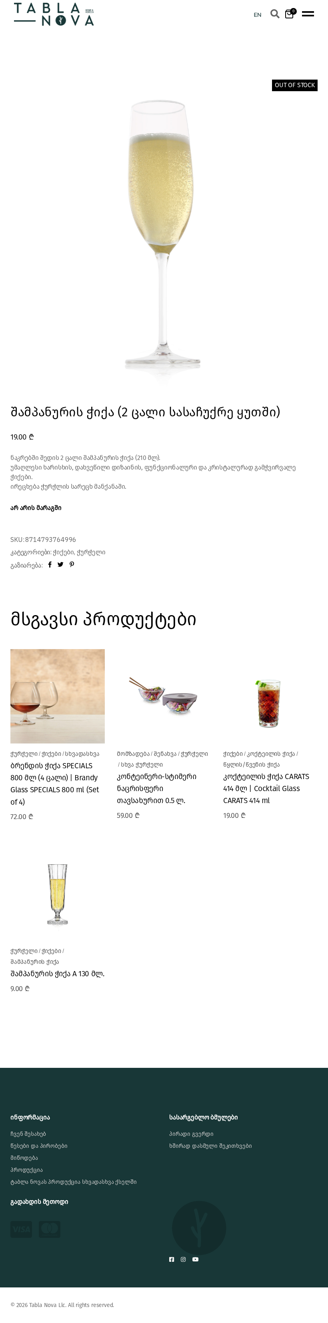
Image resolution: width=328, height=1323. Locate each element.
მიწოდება (24, 1158)
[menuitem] (257, 14)
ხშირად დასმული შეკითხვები (210, 1146)
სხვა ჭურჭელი (142, 764)
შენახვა (165, 753)
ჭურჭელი (91, 552)
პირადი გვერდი (191, 1134)
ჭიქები (63, 552)
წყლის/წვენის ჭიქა (251, 764)
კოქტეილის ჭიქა (271, 753)
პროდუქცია (26, 1170)
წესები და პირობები (38, 1146)
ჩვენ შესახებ (28, 1134)
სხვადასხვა (82, 753)
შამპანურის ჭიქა (34, 961)
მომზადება (133, 753)
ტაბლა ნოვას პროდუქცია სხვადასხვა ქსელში (73, 1182)
